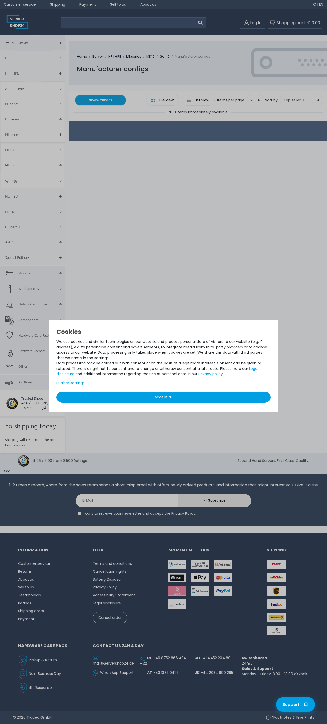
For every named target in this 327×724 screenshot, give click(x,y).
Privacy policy (210, 373)
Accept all (163, 397)
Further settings (70, 382)
